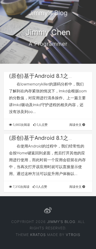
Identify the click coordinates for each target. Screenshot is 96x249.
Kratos (38, 234)
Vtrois (73, 234)
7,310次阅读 (20, 187)
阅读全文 (75, 125)
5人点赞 (42, 125)
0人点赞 (41, 187)
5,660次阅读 (21, 125)
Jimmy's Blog (48, 13)
